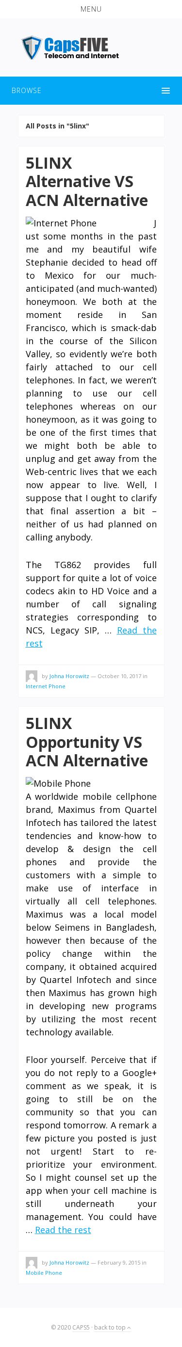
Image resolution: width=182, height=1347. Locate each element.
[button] (91, 9)
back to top (110, 1327)
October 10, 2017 (119, 676)
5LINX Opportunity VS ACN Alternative (87, 742)
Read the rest (63, 1230)
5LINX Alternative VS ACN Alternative (87, 181)
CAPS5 (81, 1327)
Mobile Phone (44, 1272)
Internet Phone (46, 686)
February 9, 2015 (119, 1262)
